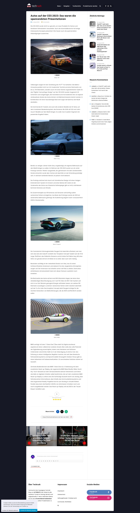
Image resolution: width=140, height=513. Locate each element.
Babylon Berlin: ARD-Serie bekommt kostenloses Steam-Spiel (101, 114)
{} (55, 460)
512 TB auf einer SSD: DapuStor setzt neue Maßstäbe (103, 58)
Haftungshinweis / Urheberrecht (67, 498)
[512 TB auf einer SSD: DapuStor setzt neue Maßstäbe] (93, 57)
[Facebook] (105, 6)
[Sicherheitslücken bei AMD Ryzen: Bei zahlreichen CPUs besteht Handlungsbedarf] (93, 45)
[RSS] (110, 6)
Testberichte (76, 6)
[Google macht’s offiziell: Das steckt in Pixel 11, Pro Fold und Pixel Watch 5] (93, 65)
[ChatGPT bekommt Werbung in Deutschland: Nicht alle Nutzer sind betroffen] (93, 34)
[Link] (54, 461)
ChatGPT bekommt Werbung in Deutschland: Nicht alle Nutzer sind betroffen (104, 37)
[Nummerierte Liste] (45, 461)
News (59, 6)
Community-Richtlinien (64, 502)
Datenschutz (61, 494)
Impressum (61, 491)
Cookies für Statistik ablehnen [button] (10, 510)
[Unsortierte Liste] (48, 461)
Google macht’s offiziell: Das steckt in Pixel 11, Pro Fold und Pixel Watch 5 (104, 68)
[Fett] (37, 461)
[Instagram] (108, 6)
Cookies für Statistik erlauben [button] (28, 510)
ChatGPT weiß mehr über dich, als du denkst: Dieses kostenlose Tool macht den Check (104, 26)
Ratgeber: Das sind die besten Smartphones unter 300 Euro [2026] (101, 106)
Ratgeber (67, 6)
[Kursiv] (39, 461)
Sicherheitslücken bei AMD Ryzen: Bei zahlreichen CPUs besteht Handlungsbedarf (103, 48)
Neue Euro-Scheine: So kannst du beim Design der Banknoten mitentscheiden (101, 98)
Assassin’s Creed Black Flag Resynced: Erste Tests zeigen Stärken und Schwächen (101, 122)
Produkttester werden (90, 6)
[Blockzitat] (50, 461)
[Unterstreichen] (41, 461)
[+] (57, 460)
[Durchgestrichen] (43, 461)
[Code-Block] (52, 461)
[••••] (57, 56)
